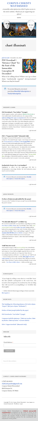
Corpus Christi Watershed (19, 4)
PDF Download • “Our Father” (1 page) (13, 314)
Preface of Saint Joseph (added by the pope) (15, 310)
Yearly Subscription (14, 93)
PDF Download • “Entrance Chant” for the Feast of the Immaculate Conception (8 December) (11, 67)
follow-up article (21, 227)
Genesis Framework (8, 403)
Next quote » (6, 293)
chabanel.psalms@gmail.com (12, 384)
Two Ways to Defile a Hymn (9, 225)
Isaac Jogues (30, 402)
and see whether (12, 232)
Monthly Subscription (21, 91)
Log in (21, 403)
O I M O (17, 141)
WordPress (16, 403)
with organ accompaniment (13, 117)
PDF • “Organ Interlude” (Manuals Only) (14, 324)
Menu (19, 17)
